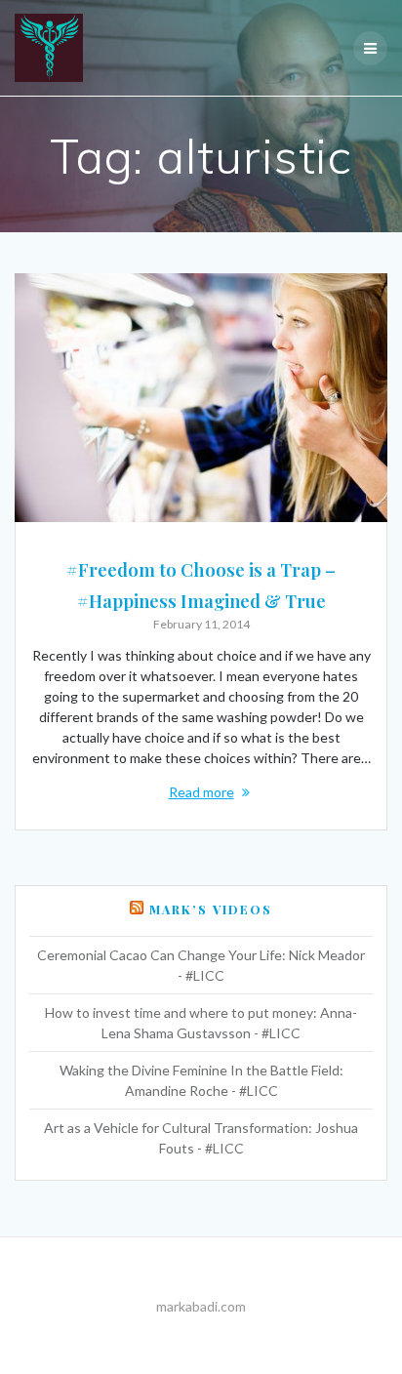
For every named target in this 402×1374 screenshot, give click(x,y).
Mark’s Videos (210, 909)
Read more (201, 792)
